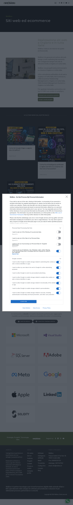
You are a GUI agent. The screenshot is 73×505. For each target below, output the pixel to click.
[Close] (67, 197)
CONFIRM (23, 301)
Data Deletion (26, 308)
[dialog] (36, 252)
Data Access (36, 308)
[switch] (58, 232)
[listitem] (36, 228)
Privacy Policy (46, 308)
